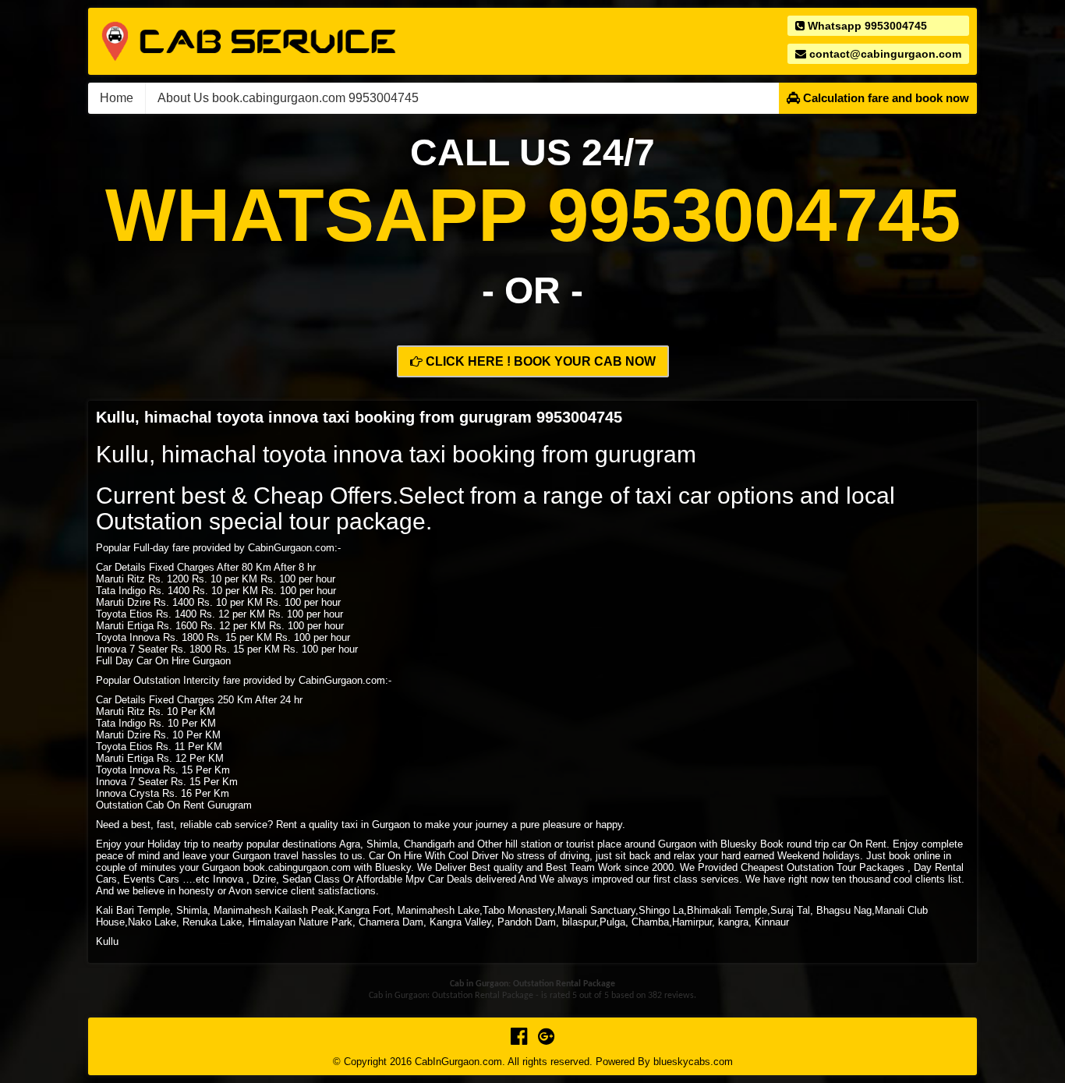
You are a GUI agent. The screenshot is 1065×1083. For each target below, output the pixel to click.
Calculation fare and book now (884, 97)
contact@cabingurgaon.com (883, 54)
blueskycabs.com (693, 1061)
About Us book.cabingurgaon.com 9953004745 (288, 97)
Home (116, 97)
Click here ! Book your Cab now (539, 361)
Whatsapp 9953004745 (866, 25)
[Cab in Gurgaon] (249, 40)
